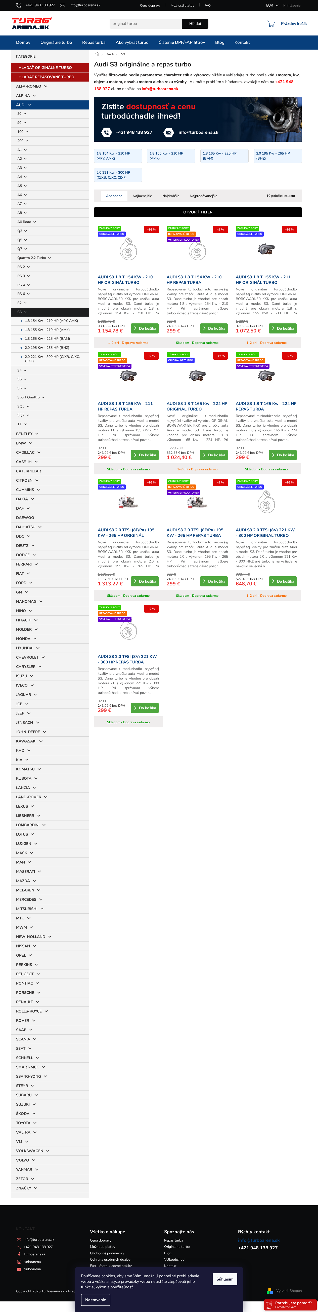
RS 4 (21, 285)
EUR (270, 5)
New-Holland (30, 936)
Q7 (20, 248)
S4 (20, 370)
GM (19, 592)
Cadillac (25, 452)
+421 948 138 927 (38, 1247)
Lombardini (27, 825)
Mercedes (26, 899)
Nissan (23, 946)
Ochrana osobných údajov (110, 1259)
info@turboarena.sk (39, 1239)
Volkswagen (29, 1150)
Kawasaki (26, 741)
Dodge (23, 554)
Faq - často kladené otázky (111, 1265)
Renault (24, 1001)
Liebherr (25, 815)
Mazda (23, 880)
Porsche (25, 992)
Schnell (24, 1057)
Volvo (22, 1160)
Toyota (23, 1123)
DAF (20, 508)
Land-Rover (28, 797)
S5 (20, 379)
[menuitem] (23, 42)
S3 (20, 312)
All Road (24, 221)
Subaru (24, 1095)
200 (20, 140)
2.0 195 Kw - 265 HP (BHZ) (47, 347)
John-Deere (28, 731)
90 (19, 122)
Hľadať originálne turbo (45, 67)
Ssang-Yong (28, 1076)
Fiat (20, 573)
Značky (23, 1188)
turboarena (32, 1261)
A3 (20, 167)
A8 (20, 212)
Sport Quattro (29, 397)
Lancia (23, 787)
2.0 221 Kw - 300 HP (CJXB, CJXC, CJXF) (52, 358)
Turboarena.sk (35, 1254)
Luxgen (23, 843)
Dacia (22, 499)
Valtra (23, 1132)
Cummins (25, 489)
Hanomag (26, 601)
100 (20, 131)
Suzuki (23, 1104)
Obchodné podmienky (107, 1253)
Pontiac (24, 983)
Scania (23, 1039)
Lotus (22, 834)
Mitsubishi (26, 908)
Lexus (22, 806)
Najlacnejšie (142, 196)
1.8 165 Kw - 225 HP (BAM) (47, 338)
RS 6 (21, 293)
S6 (20, 388)
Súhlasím (225, 1279)
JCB (19, 703)
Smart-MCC (27, 1067)
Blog (167, 1253)
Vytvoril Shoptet (289, 1291)
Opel (21, 955)
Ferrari (24, 564)
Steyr (22, 1085)
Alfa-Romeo (28, 86)
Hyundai (24, 648)
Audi (20, 104)
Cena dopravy (150, 5)
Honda (23, 638)
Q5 (20, 240)
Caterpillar (28, 471)
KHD (20, 750)
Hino (21, 610)
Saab (21, 1029)
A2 (20, 158)
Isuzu (21, 676)
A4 (20, 176)
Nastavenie (95, 1300)
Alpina (23, 95)
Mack (21, 852)
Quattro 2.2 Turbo (32, 257)
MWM (21, 927)
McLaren (25, 890)
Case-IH (24, 461)
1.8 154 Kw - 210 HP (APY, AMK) (51, 320)
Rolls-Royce (29, 1011)
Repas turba (173, 1240)
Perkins (24, 964)
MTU (20, 918)
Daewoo (25, 517)
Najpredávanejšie (203, 196)
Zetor (22, 1178)
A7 (20, 203)
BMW (21, 443)
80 (19, 113)
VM (19, 1141)
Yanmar (24, 1169)
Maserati (25, 871)
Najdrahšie (170, 196)
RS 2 (21, 267)
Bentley (24, 433)
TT (20, 424)
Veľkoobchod (174, 1259)
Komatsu (25, 769)
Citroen (24, 480)
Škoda (22, 1113)
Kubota (23, 778)
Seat (20, 1048)
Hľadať (195, 23)
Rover (22, 1020)
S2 (20, 303)
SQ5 (21, 406)
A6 (20, 195)
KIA (19, 759)
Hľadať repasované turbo (46, 77)
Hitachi (23, 620)
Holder (24, 629)
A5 (20, 185)
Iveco (22, 685)
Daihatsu (25, 527)
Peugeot (25, 974)
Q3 (20, 231)
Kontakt (170, 1265)
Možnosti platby (182, 5)
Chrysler (25, 666)
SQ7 (21, 415)
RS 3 (21, 276)
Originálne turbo (177, 1246)
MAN (20, 862)
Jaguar (23, 694)
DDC (20, 536)
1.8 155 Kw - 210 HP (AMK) (47, 329)
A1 (20, 149)
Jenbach (24, 722)
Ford (21, 582)
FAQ (207, 5)
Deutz (22, 545)
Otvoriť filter (197, 212)
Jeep (20, 713)
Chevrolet (27, 657)
